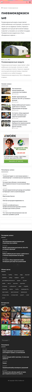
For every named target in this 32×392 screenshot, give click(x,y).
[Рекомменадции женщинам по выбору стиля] (6, 321)
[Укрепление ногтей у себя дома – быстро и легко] (26, 321)
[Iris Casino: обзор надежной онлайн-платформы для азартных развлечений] (6, 115)
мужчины (22, 283)
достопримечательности (8, 280)
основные (4, 286)
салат (27, 295)
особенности (13, 286)
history (16, 274)
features (4, 274)
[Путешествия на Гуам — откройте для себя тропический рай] (26, 315)
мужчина (15, 283)
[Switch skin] (27, 3)
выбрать (17, 277)
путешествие (5, 295)
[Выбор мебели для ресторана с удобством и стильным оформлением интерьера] (6, 107)
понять (17, 289)
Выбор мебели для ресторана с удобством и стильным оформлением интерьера (21, 106)
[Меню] (30, 3)
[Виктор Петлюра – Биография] (16, 315)
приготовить (5, 292)
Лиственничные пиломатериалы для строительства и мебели (19, 90)
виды (21, 274)
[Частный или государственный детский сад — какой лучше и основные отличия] (26, 333)
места (9, 283)
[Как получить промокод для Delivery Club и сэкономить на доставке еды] (6, 327)
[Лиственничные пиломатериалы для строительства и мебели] (6, 91)
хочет (3, 297)
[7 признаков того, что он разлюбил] (26, 327)
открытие (4, 289)
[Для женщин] (5, 2)
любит (3, 283)
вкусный (27, 274)
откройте (26, 286)
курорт (18, 280)
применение (24, 292)
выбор (10, 277)
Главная (4, 8)
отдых (19, 286)
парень (11, 289)
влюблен (4, 277)
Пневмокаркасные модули (12, 62)
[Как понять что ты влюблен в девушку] (6, 315)
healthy (10, 274)
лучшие (25, 280)
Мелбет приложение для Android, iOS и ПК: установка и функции (21, 98)
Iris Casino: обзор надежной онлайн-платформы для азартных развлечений (20, 114)
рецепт (22, 295)
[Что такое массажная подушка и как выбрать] (26, 309)
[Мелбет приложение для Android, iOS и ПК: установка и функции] (6, 99)
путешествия (14, 295)
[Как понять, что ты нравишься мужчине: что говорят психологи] (16, 321)
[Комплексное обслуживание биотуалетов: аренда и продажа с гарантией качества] (16, 333)
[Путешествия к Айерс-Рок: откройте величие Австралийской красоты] (16, 327)
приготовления (14, 292)
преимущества (25, 289)
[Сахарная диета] (6, 333)
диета (22, 277)
